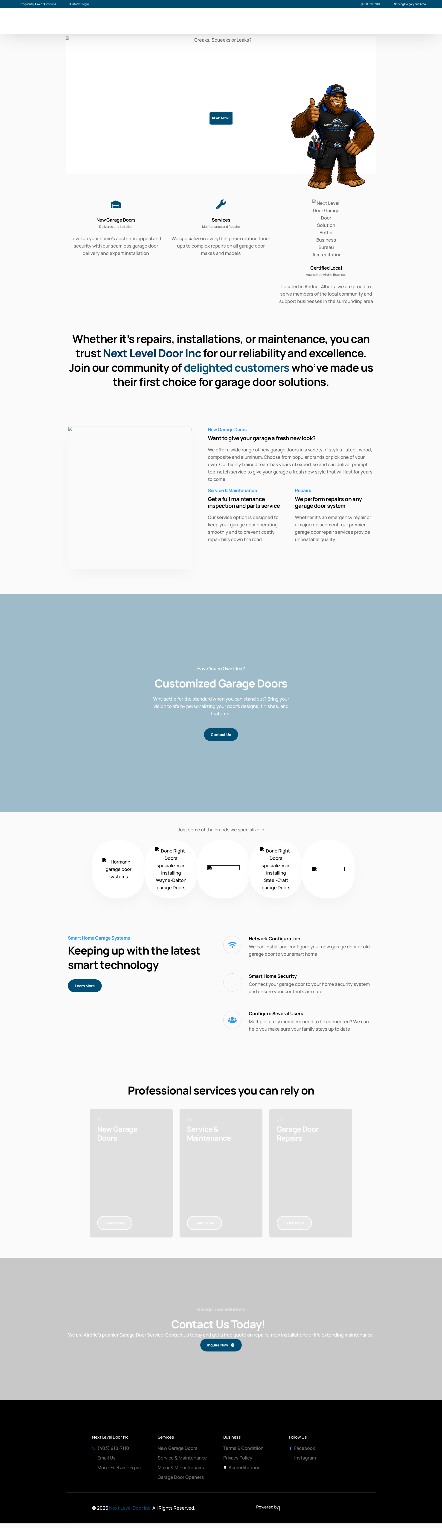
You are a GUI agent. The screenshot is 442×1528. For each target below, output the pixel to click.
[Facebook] (384, 21)
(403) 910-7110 (370, 4)
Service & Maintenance (232, 490)
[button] (79, 105)
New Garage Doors (115, 220)
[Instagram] (392, 21)
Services (221, 220)
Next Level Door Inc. (130, 1508)
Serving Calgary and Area (410, 4)
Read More (221, 118)
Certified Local (326, 268)
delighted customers (236, 367)
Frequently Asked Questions (38, 4)
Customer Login (79, 4)
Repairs (303, 490)
